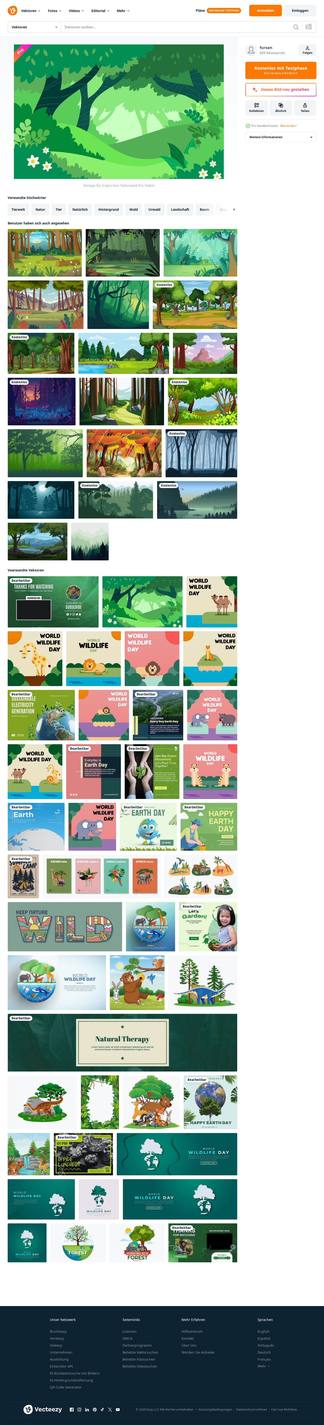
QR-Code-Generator (66, 1387)
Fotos (52, 10)
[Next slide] (230, 209)
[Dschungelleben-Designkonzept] (201, 876)
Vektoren (28, 10)
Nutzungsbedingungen (215, 1409)
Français (264, 1359)
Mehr (121, 10)
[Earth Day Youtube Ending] (202, 1242)
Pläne (200, 10)
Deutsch (264, 1352)
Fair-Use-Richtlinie (284, 1409)
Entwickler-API (61, 1366)
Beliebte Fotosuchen (139, 1359)
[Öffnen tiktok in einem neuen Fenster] (102, 1410)
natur (40, 209)
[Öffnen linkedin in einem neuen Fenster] (87, 1410)
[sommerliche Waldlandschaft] (200, 253)
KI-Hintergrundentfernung (71, 1380)
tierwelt (18, 209)
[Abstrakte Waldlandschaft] (90, 541)
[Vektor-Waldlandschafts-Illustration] (205, 353)
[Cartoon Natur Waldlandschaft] (123, 253)
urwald (154, 209)
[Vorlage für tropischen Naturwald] (142, 601)
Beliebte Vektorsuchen (141, 1352)
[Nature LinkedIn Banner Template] (122, 1043)
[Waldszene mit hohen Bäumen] (202, 401)
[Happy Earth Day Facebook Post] (209, 827)
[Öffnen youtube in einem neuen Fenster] (118, 1410)
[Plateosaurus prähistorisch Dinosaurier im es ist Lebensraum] (42, 1102)
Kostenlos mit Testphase (280, 70)
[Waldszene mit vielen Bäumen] (41, 353)
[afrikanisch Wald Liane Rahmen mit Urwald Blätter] (100, 1102)
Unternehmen (61, 1352)
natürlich (80, 209)
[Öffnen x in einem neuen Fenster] (110, 1410)
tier (59, 209)
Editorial (98, 10)
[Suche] (296, 27)
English (264, 1331)
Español (264, 1338)
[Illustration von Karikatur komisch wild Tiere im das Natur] (151, 1102)
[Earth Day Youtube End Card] (53, 601)
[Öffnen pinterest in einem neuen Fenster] (95, 1410)
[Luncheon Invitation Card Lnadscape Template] (83, 1154)
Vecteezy (57, 1338)
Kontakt (188, 1338)
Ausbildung (59, 1359)
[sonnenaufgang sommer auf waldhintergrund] (45, 253)
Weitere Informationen (266, 137)
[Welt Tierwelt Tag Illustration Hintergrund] (211, 601)
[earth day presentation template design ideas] (41, 715)
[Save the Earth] (36, 827)
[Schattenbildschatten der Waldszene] (201, 453)
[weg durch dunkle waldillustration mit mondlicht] (41, 500)
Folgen (307, 53)
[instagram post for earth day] (210, 1102)
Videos (74, 10)
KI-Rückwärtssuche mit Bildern (75, 1373)
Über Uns (189, 1345)
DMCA (127, 1338)
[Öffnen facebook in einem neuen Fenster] (72, 1410)
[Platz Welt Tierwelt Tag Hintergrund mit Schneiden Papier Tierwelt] (150, 926)
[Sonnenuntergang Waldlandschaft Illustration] (42, 401)
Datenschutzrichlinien (251, 1409)
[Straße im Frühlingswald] (121, 401)
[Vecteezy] (12, 10)
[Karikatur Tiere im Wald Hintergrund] (137, 982)
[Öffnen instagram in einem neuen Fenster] (79, 1410)
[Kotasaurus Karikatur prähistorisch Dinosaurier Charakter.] (202, 982)
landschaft (180, 209)
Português (266, 1345)
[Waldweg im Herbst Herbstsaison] (124, 453)
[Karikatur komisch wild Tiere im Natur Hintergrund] (29, 1154)
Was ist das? (288, 126)
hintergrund (108, 209)
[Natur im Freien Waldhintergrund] (195, 304)
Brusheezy (58, 1331)
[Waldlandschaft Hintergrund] (123, 353)
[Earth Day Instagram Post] (158, 715)
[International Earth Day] (148, 827)
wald (134, 209)
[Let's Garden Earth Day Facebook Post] (208, 926)
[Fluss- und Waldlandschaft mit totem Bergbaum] (37, 541)
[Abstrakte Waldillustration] (118, 304)
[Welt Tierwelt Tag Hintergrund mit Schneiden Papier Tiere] (57, 982)
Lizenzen (130, 1331)
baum (204, 209)
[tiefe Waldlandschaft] (45, 304)
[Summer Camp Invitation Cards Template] (23, 876)
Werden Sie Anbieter (198, 1352)
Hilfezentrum (192, 1331)
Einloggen (300, 10)
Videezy (56, 1345)
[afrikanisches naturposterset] (102, 876)
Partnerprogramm (137, 1345)
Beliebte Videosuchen (140, 1366)
